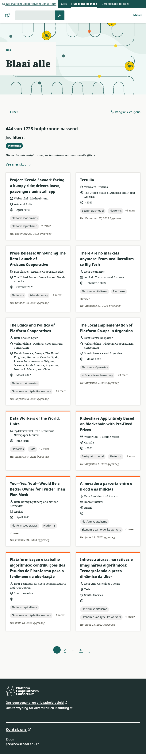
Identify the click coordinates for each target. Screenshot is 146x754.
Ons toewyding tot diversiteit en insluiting (37, 708)
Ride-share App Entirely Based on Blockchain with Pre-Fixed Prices (107, 424)
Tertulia (87, 180)
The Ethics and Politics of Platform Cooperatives (32, 328)
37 (81, 650)
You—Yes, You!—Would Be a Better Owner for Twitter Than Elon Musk (37, 489)
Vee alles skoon (17, 164)
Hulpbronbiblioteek (84, 4)
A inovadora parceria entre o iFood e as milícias (106, 486)
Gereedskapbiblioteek (115, 4)
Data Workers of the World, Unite (35, 421)
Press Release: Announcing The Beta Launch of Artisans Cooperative (38, 259)
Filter (13, 112)
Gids (64, 4)
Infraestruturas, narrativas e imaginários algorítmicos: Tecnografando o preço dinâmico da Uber (106, 568)
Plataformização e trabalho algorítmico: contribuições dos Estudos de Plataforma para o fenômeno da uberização (37, 568)
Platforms (15, 146)
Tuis (8, 49)
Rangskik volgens (127, 112)
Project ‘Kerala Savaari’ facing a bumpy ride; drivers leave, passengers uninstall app (37, 185)
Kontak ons (16, 729)
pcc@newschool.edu (20, 744)
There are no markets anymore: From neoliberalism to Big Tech (107, 259)
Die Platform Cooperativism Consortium (30, 4)
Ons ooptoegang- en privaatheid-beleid (35, 702)
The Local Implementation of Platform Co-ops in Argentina (106, 328)
